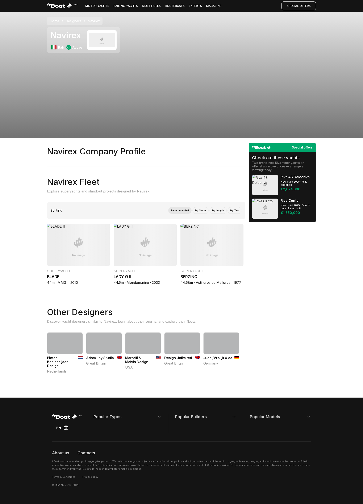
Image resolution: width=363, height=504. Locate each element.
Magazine (213, 6)
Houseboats (175, 6)
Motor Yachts (97, 6)
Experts (195, 6)
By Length (218, 210)
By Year (234, 210)
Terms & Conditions (63, 476)
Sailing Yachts (125, 6)
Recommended (180, 210)
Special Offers (299, 6)
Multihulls (151, 6)
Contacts (86, 452)
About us (60, 452)
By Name (200, 210)
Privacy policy (90, 476)
